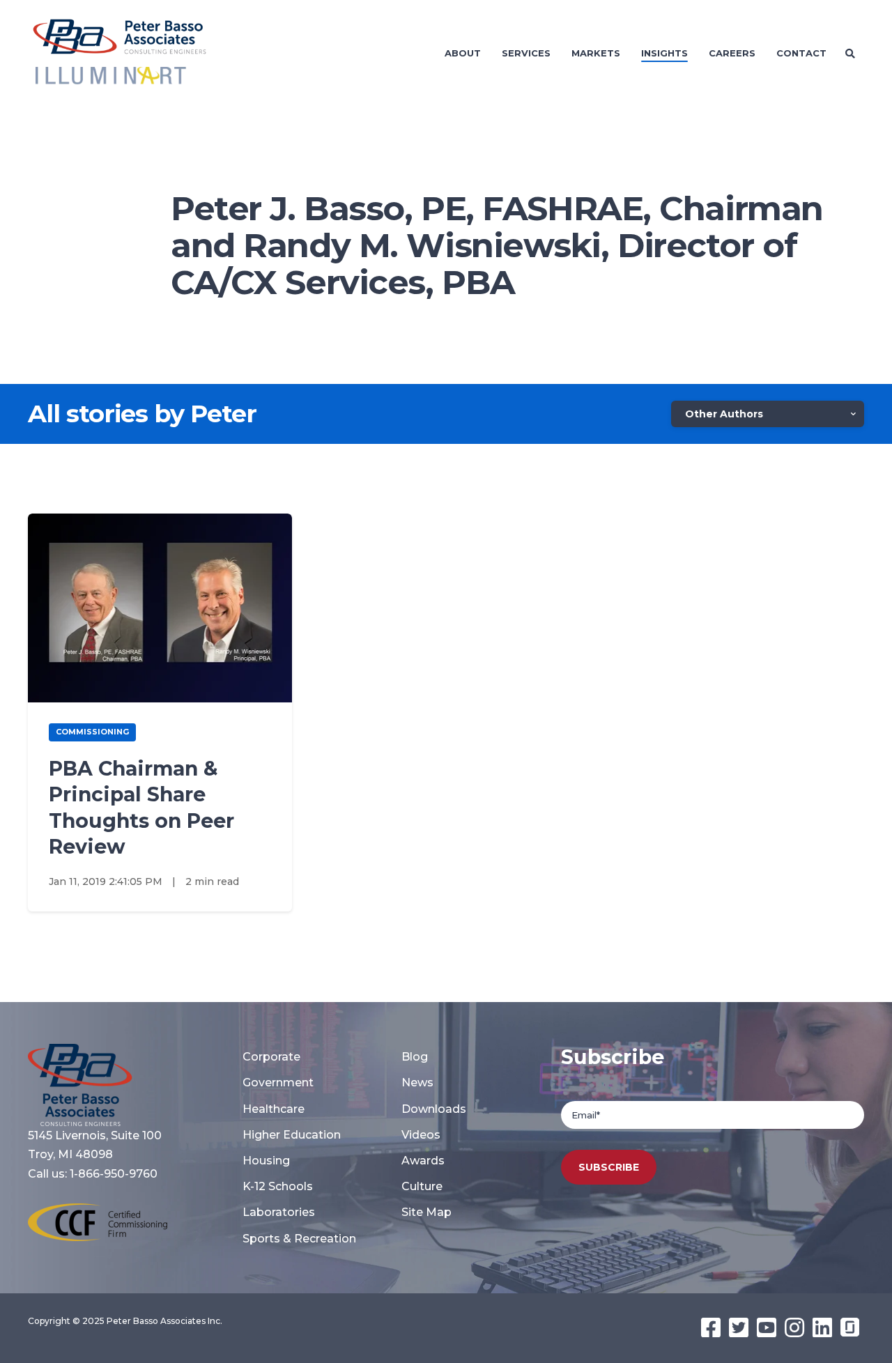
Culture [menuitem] (422, 1186)
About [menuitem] (463, 53)
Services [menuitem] (526, 53)
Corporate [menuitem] (271, 1056)
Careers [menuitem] (732, 53)
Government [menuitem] (278, 1082)
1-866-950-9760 (113, 1173)
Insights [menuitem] (664, 53)
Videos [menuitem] (420, 1134)
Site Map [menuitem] (426, 1212)
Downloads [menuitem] (433, 1109)
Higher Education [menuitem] (292, 1134)
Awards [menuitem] (423, 1160)
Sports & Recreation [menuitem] (299, 1238)
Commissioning (92, 732)
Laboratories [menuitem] (279, 1212)
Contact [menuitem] (801, 53)
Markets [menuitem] (595, 53)
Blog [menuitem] (414, 1056)
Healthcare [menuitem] (274, 1109)
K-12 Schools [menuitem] (278, 1186)
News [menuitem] (417, 1082)
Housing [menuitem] (266, 1160)
